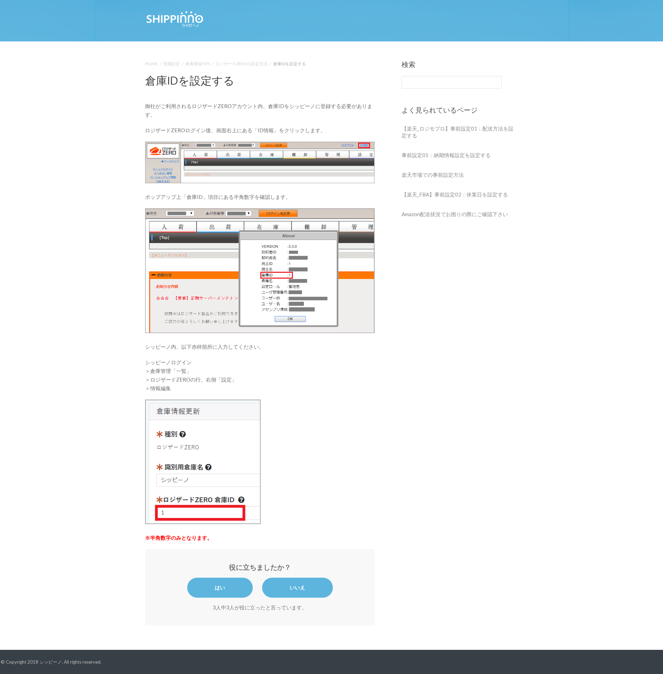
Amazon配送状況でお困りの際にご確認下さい (455, 214)
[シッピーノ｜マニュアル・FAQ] (174, 18)
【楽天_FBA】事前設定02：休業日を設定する (455, 194)
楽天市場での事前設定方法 (433, 175)
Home (151, 63)
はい (220, 587)
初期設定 (171, 63)
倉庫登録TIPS (197, 63)
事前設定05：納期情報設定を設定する (446, 155)
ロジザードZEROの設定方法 (241, 63)
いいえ (297, 587)
